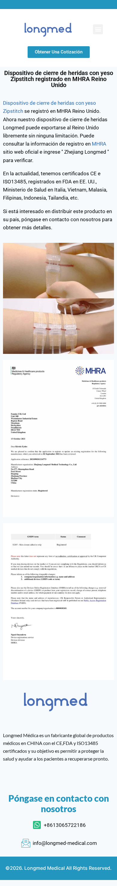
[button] (98, 29)
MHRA (99, 144)
